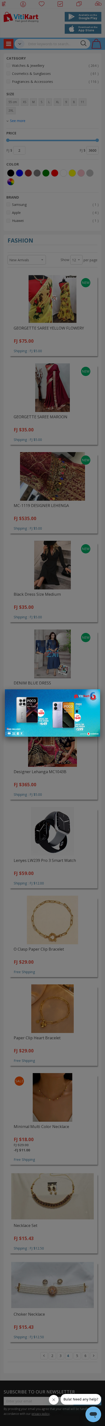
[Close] (93, 695)
